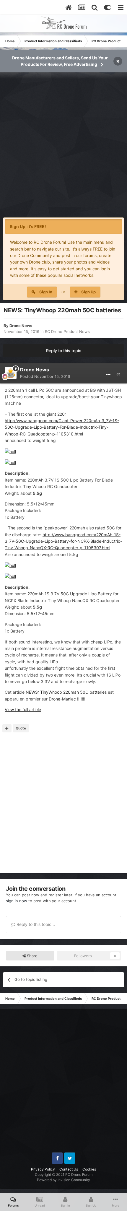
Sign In (45, 292)
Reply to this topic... (35, 924)
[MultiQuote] (7, 728)
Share (32, 955)
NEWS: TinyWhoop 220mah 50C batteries (66, 692)
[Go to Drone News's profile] (11, 373)
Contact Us (68, 1169)
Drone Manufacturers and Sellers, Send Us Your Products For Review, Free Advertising (60, 61)
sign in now (16, 900)
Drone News (20, 325)
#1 (118, 374)
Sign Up (88, 292)
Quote (21, 728)
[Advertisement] (63, 148)
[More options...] (108, 374)
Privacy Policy (43, 1169)
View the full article (23, 709)
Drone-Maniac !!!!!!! (67, 698)
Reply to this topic (63, 350)
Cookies (89, 1169)
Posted (45, 376)
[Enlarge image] (10, 451)
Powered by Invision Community (63, 1180)
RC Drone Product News (67, 331)
